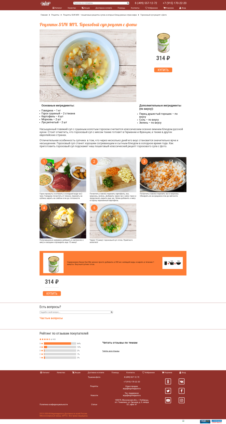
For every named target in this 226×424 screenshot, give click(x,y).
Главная (44, 15)
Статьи (94, 404)
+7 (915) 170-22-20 (174, 3)
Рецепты (55, 15)
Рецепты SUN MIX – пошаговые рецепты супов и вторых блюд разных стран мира (100, 15)
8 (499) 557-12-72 (146, 3)
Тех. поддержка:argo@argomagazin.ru (132, 394)
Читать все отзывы (110, 351)
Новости (94, 395)
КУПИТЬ (163, 70)
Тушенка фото (94, 377)
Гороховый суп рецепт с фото (153, 15)
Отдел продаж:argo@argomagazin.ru (132, 387)
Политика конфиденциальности (54, 404)
